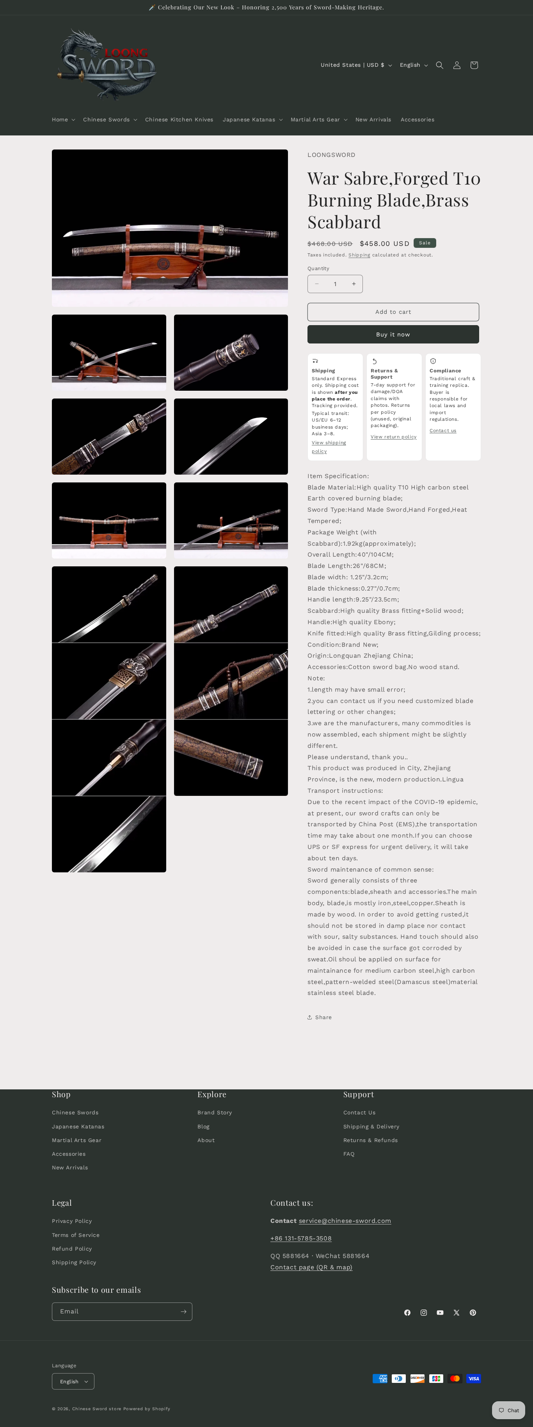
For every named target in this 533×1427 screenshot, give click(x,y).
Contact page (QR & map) (311, 1267)
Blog (203, 1126)
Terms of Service (76, 1235)
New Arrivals (70, 1167)
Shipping (359, 255)
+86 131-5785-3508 (301, 1238)
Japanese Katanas (78, 1126)
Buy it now (393, 334)
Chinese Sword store (96, 1408)
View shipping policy (329, 447)
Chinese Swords (75, 1112)
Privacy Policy (72, 1221)
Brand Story (214, 1112)
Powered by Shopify (147, 1408)
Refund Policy (72, 1249)
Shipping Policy (74, 1262)
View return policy (394, 436)
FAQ (349, 1154)
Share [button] (323, 1017)
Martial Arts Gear (76, 1140)
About (206, 1140)
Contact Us (359, 1112)
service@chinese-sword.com (345, 1220)
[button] (62, 119)
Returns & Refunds (370, 1140)
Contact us (443, 430)
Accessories (69, 1154)
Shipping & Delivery (371, 1126)
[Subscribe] (183, 1311)
